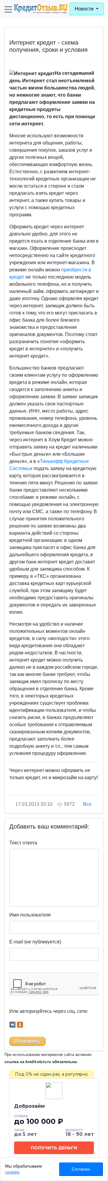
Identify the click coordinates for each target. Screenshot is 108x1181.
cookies (12, 1172)
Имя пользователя (30, 914)
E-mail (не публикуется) (35, 941)
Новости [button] (85, 8)
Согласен (81, 1169)
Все (87, 804)
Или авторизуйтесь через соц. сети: (48, 1011)
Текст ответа (23, 842)
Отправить (27, 1041)
